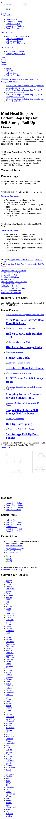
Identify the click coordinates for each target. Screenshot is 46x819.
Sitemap (19, 569)
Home (3, 13)
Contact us (5, 62)
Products (9, 71)
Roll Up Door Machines (15, 43)
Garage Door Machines (15, 28)
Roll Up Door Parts (13, 41)
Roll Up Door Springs (14, 39)
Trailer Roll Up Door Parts (11, 290)
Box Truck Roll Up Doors (11, 47)
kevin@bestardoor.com (15, 548)
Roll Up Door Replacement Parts (14, 282)
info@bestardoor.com (14, 546)
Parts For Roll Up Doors (10, 277)
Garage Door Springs (14, 21)
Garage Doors (11, 19)
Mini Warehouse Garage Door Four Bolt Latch (25, 321)
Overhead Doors (7, 15)
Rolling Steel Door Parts (10, 286)
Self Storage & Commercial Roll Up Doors (22, 36)
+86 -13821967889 (13, 550)
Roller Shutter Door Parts (11, 284)
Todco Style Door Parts (15, 51)
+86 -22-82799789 (13, 552)
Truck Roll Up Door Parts (11, 293)
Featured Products (8, 569)
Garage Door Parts (13, 24)
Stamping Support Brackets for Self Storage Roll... (23, 396)
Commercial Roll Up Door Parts (13, 271)
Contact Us (5, 447)
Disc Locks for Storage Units (24, 347)
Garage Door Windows (15, 26)
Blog (3, 58)
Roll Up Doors (7, 32)
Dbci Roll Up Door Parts (10, 273)
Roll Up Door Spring (19, 423)
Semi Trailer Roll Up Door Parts (13, 288)
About (3, 60)
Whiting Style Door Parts (15, 54)
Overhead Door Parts (9, 275)
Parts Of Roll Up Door (10, 279)
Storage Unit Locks (18, 357)
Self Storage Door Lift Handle (25, 368)
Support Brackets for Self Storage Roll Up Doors (22, 412)
